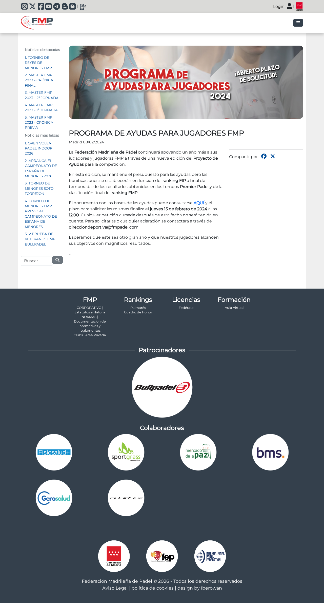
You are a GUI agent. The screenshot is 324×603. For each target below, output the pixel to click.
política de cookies (153, 588)
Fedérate (186, 308)
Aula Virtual (234, 308)
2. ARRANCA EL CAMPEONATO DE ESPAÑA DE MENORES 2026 (41, 168)
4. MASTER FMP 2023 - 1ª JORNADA (41, 107)
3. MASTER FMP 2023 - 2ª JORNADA (41, 95)
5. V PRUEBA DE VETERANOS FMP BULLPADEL (40, 239)
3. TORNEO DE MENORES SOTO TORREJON (39, 188)
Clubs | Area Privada (90, 335)
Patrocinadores (162, 350)
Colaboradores (162, 427)
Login (279, 6)
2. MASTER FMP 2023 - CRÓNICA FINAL (39, 80)
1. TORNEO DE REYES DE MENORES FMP (38, 62)
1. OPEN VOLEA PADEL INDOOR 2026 (38, 148)
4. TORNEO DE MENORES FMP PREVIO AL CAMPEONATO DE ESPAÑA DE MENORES (41, 214)
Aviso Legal (115, 588)
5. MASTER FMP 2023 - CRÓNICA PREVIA (39, 122)
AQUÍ (199, 202)
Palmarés (138, 308)
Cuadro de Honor (138, 312)
